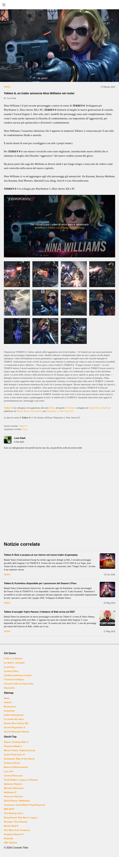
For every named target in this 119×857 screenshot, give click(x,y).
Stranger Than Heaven (15, 821)
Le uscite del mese (14, 719)
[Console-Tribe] (59, 4)
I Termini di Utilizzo (14, 679)
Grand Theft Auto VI (14, 754)
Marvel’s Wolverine (14, 788)
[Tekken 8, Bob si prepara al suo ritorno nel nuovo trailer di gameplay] (107, 561)
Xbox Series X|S (66, 411)
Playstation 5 (52, 411)
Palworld (8, 838)
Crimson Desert (12, 763)
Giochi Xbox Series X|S (16, 723)
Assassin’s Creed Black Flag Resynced (24, 805)
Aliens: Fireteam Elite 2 (16, 742)
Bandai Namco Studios (99, 408)
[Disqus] (59, 497)
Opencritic (9, 688)
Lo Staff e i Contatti (14, 663)
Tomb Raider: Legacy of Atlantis (21, 780)
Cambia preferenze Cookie (18, 675)
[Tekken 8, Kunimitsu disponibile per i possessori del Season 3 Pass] (107, 589)
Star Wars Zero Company (17, 830)
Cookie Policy (11, 671)
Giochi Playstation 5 (14, 727)
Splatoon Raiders (13, 784)
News (7, 87)
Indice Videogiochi (14, 715)
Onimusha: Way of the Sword (19, 758)
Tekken (52, 408)
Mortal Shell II (11, 826)
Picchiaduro (70, 408)
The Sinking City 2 (13, 813)
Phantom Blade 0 (13, 746)
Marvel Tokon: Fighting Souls (19, 750)
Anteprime (9, 710)
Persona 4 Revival (13, 796)
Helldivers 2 (10, 792)
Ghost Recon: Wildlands (17, 800)
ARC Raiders (10, 842)
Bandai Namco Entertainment (30, 411)
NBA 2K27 (9, 809)
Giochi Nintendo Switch (16, 731)
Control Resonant (13, 775)
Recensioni (10, 706)
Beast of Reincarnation (16, 767)
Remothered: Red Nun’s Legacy (20, 817)
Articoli (7, 702)
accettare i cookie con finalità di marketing (59, 227)
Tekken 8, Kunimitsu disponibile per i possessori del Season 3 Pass (40, 583)
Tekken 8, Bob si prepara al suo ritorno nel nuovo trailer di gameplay (41, 554)
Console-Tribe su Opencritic (19, 683)
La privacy (9, 667)
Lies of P (8, 771)
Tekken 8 (8, 408)
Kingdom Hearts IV (14, 834)
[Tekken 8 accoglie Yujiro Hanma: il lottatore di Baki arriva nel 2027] (107, 618)
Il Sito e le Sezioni (13, 658)
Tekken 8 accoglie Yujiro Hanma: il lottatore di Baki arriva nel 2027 (39, 611)
